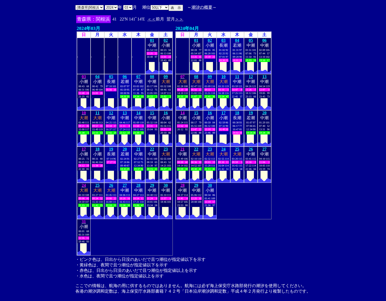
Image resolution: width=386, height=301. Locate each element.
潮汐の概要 (201, 7)
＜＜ (151, 19)
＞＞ (179, 19)
